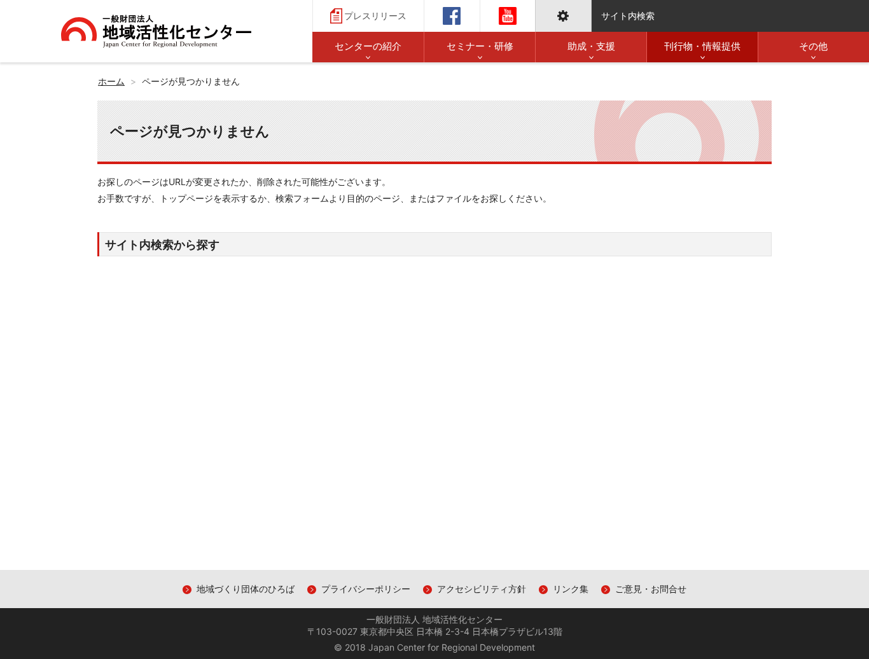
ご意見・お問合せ (650, 588)
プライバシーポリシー (365, 588)
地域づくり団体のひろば (246, 588)
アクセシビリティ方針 (481, 588)
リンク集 (570, 588)
